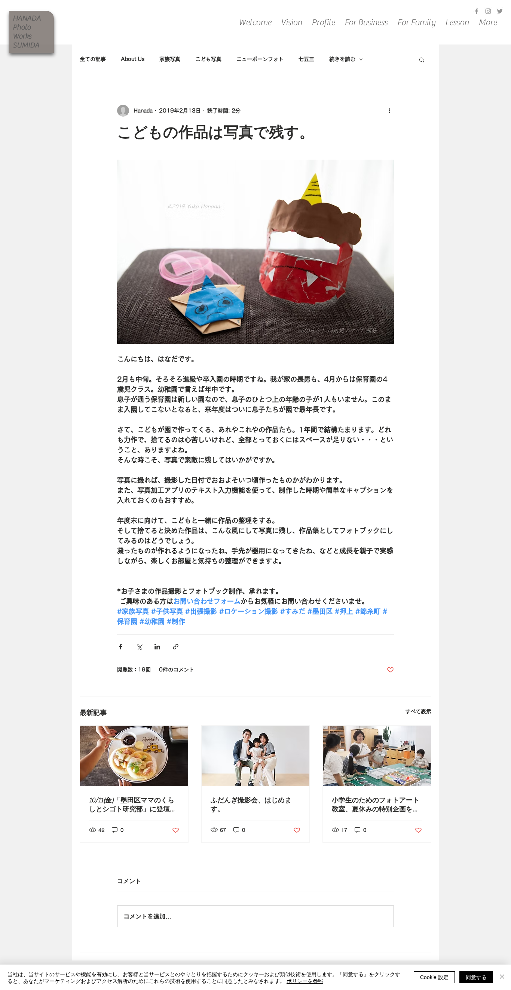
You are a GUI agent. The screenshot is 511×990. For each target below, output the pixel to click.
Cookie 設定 (434, 977)
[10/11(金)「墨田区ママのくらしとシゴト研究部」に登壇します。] (134, 756)
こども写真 (208, 59)
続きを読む (342, 59)
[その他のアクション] (389, 110)
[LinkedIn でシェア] (157, 646)
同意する (476, 977)
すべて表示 (418, 711)
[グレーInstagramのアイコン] (488, 11)
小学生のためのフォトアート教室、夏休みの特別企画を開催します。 (375, 805)
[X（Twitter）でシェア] (139, 646)
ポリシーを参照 (305, 980)
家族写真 (169, 59)
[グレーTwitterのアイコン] (500, 11)
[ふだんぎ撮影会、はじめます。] (256, 756)
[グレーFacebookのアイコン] (476, 11)
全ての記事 (93, 59)
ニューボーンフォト (260, 59)
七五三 (306, 59)
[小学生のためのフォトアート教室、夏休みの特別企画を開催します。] (377, 756)
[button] (421, 59)
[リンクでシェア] (175, 646)
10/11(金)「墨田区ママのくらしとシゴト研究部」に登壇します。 (133, 805)
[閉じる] (502, 977)
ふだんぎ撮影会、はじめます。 (251, 804)
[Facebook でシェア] (120, 646)
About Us (132, 59)
